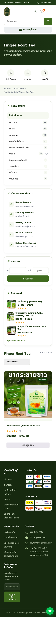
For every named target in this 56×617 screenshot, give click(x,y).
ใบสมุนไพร (27, 178)
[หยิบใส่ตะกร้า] (47, 417)
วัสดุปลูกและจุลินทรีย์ (27, 160)
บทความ (7, 499)
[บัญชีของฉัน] (35, 12)
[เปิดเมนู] (49, 12)
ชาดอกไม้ (27, 122)
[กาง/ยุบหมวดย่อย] (46, 153)
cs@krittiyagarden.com (41, 542)
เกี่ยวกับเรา (8, 479)
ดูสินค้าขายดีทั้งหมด (15, 340)
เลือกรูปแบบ (28, 445)
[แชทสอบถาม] (50, 611)
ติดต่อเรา (8, 484)
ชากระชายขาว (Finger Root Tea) (23, 425)
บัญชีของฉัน (9, 532)
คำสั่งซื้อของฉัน (11, 537)
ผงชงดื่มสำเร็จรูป (27, 141)
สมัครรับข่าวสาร (12, 597)
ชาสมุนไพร (27, 135)
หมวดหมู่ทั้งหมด (30, 29)
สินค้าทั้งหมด (19, 88)
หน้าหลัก (7, 88)
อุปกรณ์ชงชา (27, 166)
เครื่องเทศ (27, 172)
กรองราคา (28, 278)
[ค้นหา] (48, 21)
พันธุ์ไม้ (25, 153)
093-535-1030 (46, 2)
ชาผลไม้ (27, 128)
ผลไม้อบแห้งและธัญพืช (27, 147)
